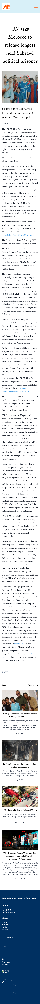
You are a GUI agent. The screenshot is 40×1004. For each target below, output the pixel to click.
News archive (33, 685)
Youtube (4, 927)
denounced (19, 643)
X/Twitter (5, 922)
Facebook (5, 929)
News (3, 959)
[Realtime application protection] (20, 972)
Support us (9, 937)
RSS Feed (5, 964)
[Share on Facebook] (3, 672)
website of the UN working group (19, 235)
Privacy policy (6, 962)
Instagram (5, 925)
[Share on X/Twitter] (5, 672)
